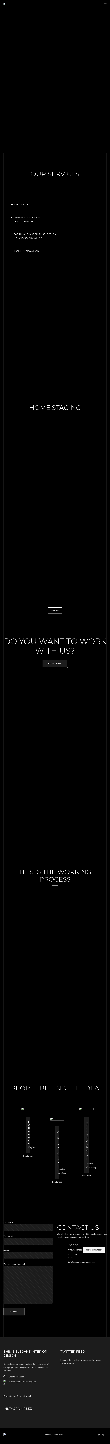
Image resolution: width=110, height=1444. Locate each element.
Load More (55, 610)
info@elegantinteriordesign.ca (81, 1262)
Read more (28, 1156)
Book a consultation (94, 1250)
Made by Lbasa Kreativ (55, 1434)
